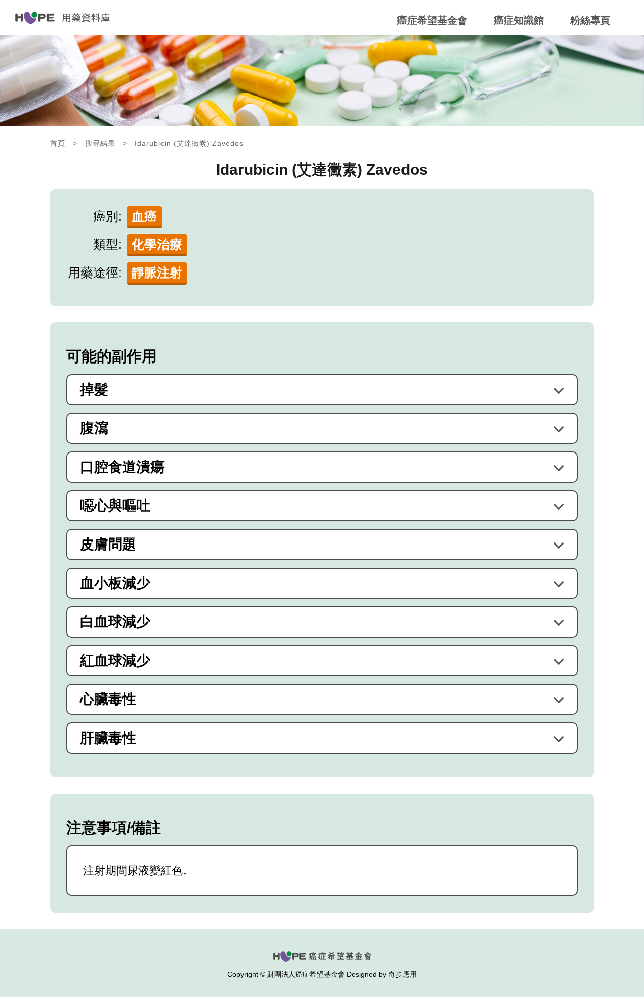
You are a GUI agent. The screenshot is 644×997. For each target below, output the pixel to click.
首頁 (57, 143)
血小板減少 (115, 583)
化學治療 (157, 244)
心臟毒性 (108, 699)
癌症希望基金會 (432, 20)
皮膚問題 (108, 544)
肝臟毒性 (108, 738)
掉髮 (94, 390)
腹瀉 (94, 428)
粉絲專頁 (590, 20)
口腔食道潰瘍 (122, 467)
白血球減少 (115, 622)
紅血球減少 (115, 661)
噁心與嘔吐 (115, 506)
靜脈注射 (157, 272)
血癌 (144, 216)
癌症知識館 (519, 20)
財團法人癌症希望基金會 (306, 974)
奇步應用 (402, 974)
